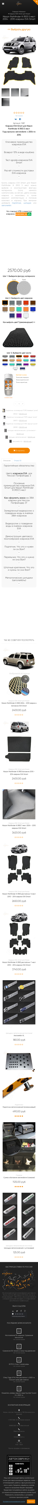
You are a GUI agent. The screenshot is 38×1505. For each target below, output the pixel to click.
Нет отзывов (19, 116)
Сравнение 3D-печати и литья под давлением (19, 1351)
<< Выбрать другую (19, 29)
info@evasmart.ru (19, 1437)
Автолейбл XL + (21, 441)
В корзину (20, 450)
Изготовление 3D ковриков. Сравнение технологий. (19, 1336)
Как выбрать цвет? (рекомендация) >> (19, 322)
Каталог (23, 11)
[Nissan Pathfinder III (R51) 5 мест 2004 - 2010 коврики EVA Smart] (19, 60)
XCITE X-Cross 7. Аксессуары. (19, 1364)
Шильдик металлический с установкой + (21, 432)
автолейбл (6, 205)
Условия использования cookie (14, 1501)
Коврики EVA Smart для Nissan (19, 14)
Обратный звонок (19, 1431)
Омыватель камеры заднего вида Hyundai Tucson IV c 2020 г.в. (19, 1394)
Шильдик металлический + (21, 437)
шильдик (27, 203)
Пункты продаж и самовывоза (19, 1448)
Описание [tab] (6, 460)
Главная (15, 11)
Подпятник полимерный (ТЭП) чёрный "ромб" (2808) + (22, 425)
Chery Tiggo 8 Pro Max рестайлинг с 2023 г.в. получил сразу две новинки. (19, 1378)
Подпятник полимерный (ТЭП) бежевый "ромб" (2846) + (21, 412)
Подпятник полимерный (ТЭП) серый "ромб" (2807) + (21, 418)
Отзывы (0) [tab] (17, 460)
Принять (31, 1501)
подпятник (16, 203)
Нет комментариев (19, 1339)
